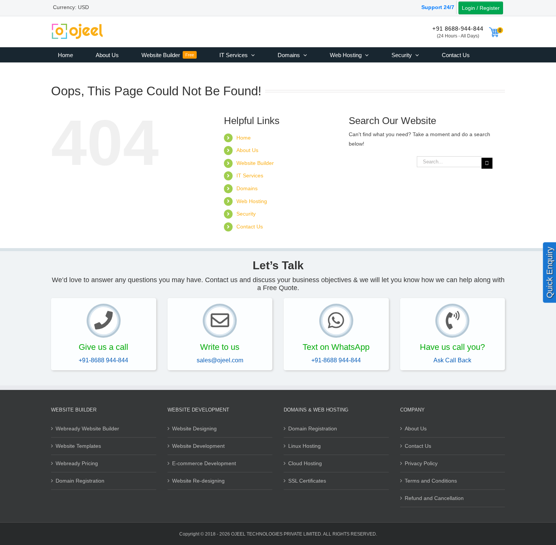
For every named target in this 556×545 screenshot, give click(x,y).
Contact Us (249, 227)
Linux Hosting (304, 446)
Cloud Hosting (305, 463)
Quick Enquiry (549, 272)
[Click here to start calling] (104, 321)
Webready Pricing (77, 463)
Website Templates (78, 446)
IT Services (249, 175)
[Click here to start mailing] (220, 321)
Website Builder (255, 163)
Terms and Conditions (431, 481)
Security (246, 214)
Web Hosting (251, 201)
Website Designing (194, 428)
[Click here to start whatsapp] (336, 321)
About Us (247, 150)
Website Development (198, 446)
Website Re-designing (198, 481)
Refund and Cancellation (434, 498)
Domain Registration (80, 481)
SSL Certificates (307, 481)
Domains (247, 188)
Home (243, 138)
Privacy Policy (421, 463)
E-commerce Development (204, 463)
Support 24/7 (437, 7)
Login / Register (481, 8)
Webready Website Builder (87, 428)
